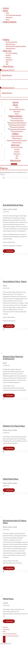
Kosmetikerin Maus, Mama (14, 281)
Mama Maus (8, 598)
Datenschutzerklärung (9, 634)
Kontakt (5, 627)
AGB (4, 631)
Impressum (6, 629)
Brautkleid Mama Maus (13, 205)
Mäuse (5, 285)
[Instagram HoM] (4, 639)
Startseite (3, 172)
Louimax (5, 603)
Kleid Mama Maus (10, 479)
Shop (7, 172)
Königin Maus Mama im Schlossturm (13, 357)
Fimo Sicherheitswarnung (10, 636)
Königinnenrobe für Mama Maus (14, 521)
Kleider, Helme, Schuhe (10, 209)
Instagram (14, 164)
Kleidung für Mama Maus (14, 426)
